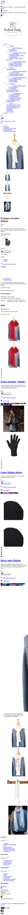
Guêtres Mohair (13, 57)
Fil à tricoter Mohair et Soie (13, 107)
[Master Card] (2, 911)
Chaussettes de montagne (15, 98)
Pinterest (6, 260)
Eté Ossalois (6, 851)
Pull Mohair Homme (11, 69)
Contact (5, 113)
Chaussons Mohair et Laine (16, 58)
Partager (5, 259)
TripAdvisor (6, 864)
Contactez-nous (7, 862)
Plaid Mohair (10, 109)
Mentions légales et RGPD (10, 844)
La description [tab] (7, 278)
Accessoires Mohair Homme (16, 77)
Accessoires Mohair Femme (16, 61)
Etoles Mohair (13, 88)
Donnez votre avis (5, 309)
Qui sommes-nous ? (8, 860)
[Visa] (2, 913)
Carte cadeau (10, 110)
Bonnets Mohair (13, 80)
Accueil (5, 43)
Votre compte (5, 867)
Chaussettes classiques (15, 94)
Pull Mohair (12, 49)
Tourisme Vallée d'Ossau (9, 850)
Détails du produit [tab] (8, 279)
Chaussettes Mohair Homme (16, 71)
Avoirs (5, 875)
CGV (5, 846)
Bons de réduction (8, 876)
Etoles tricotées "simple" (13, 381)
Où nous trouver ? (8, 863)
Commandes (6, 877)
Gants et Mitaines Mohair (16, 63)
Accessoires (9, 83)
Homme (9, 68)
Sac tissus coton (10, 111)
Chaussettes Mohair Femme (16, 52)
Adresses (6, 873)
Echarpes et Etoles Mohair (16, 64)
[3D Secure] (5, 909)
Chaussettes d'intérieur (15, 97)
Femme (8, 46)
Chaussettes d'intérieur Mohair (17, 55)
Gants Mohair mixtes (11, 472)
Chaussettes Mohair (14, 54)
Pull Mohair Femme (14, 48)
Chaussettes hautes (14, 96)
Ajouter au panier (6, 252)
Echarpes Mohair (14, 81)
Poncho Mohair (13, 50)
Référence (3, 290)
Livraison (6, 843)
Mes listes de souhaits (9, 880)
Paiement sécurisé (8, 847)
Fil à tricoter (9, 59)
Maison (8, 103)
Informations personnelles (10, 879)
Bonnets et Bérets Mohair (16, 65)
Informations (4, 886)
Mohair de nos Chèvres (9, 848)
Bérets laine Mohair (11, 560)
